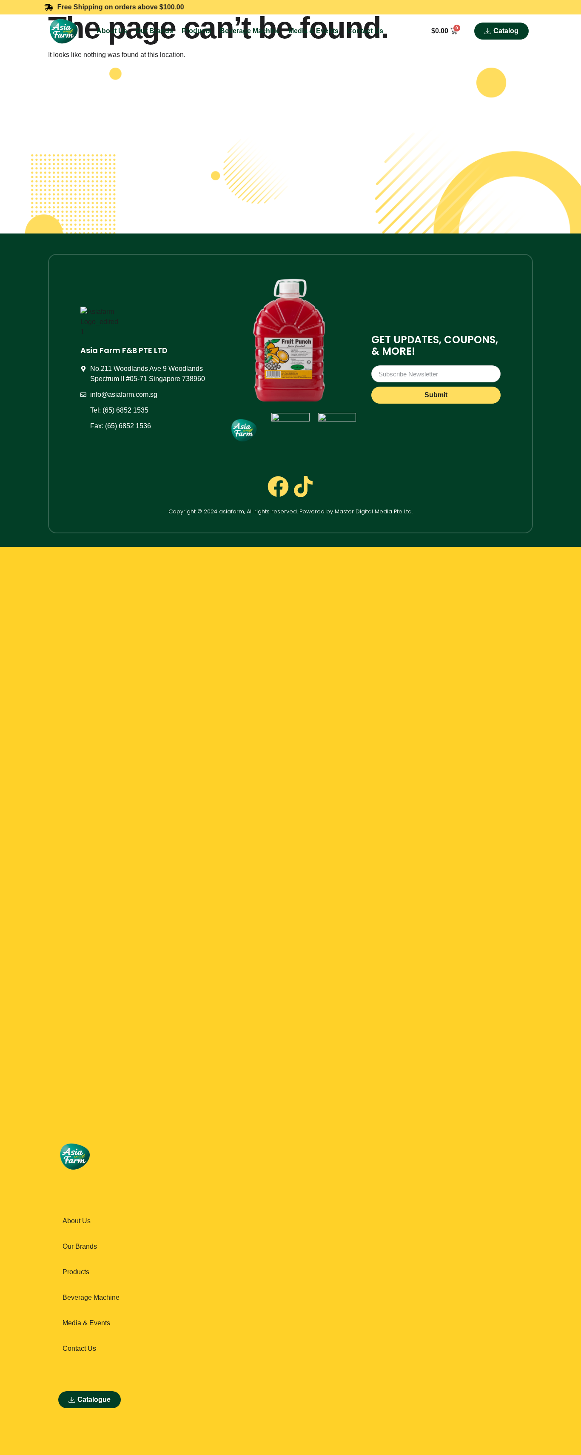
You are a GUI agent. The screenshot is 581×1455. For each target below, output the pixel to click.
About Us (112, 30)
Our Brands (154, 30)
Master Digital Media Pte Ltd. (374, 511)
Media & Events (313, 30)
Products (196, 30)
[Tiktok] (303, 486)
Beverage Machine (250, 30)
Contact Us (365, 30)
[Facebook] (278, 486)
